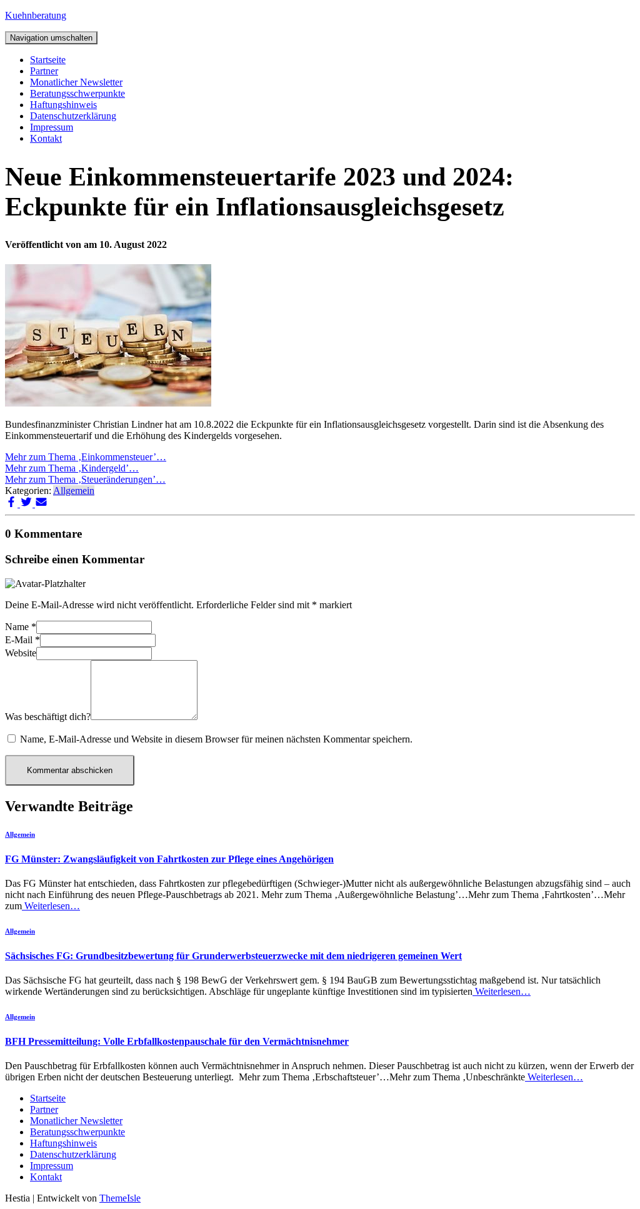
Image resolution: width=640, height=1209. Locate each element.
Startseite (48, 59)
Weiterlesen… (51, 906)
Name (20, 626)
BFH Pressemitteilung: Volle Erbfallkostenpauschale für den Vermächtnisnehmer (177, 1041)
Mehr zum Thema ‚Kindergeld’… (72, 468)
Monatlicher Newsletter (76, 82)
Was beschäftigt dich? (48, 716)
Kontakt (46, 138)
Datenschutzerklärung (73, 116)
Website (20, 653)
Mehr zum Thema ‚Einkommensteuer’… (85, 457)
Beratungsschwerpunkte (77, 93)
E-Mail (22, 639)
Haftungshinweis (63, 104)
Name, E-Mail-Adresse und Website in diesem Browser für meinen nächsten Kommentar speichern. (216, 739)
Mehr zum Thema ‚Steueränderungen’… (85, 479)
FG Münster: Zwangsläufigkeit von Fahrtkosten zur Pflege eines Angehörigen (169, 859)
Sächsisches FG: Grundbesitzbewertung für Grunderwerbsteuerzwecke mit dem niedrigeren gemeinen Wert (233, 955)
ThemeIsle (120, 1198)
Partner (44, 71)
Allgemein (73, 490)
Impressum (51, 127)
